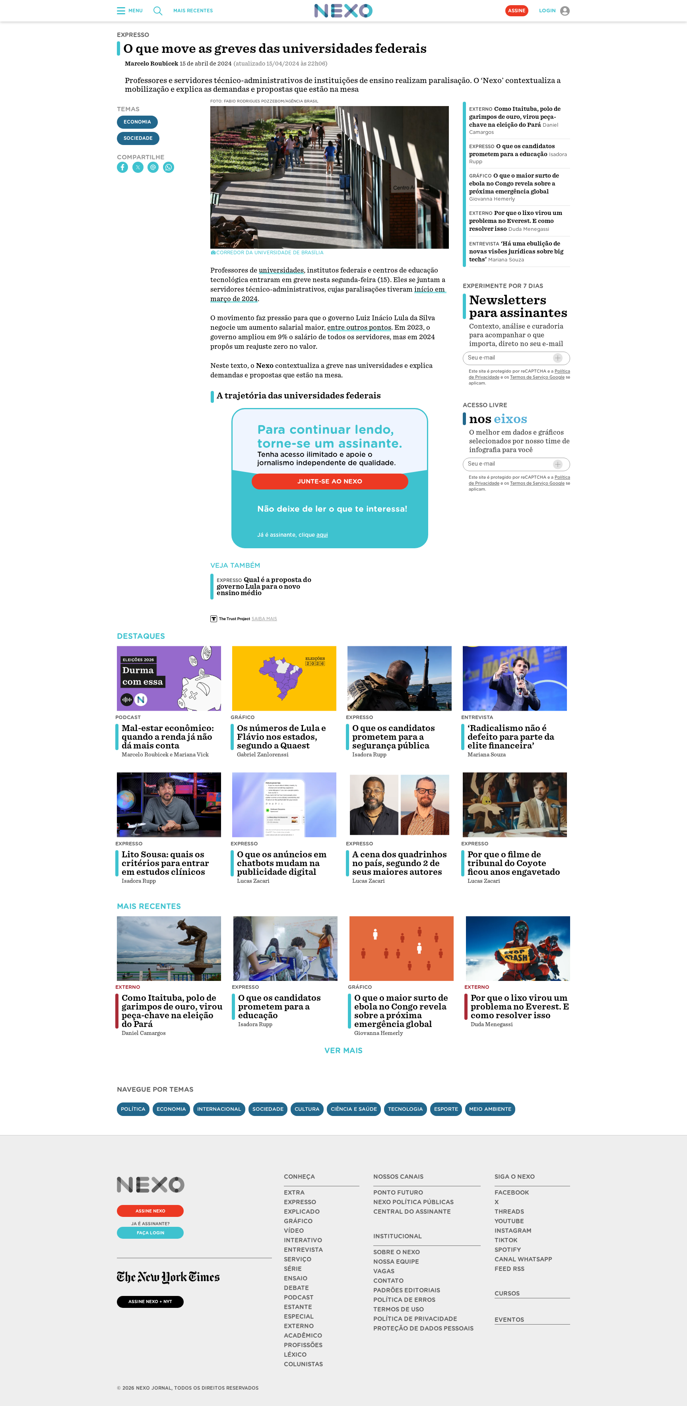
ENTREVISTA (303, 1250)
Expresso (482, 146)
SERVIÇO (297, 1259)
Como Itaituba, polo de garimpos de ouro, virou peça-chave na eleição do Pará (515, 117)
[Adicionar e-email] (558, 358)
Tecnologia (405, 1109)
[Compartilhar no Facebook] (122, 167)
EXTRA (294, 1192)
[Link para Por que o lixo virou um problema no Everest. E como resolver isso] (518, 948)
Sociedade (138, 138)
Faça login (150, 1232)
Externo (481, 109)
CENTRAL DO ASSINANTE (412, 1212)
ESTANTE (298, 1307)
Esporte (446, 1109)
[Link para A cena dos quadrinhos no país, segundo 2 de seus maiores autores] (399, 804)
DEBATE (296, 1288)
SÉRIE (293, 1269)
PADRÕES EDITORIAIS (406, 1290)
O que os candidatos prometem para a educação (279, 1007)
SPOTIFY (508, 1250)
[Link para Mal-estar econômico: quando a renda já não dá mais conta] (169, 678)
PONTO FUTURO (398, 1192)
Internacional (219, 1109)
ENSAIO (295, 1278)
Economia (137, 122)
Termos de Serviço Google (537, 376)
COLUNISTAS (303, 1364)
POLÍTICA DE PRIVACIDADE (415, 1319)
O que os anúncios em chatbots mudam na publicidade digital (282, 863)
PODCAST (299, 1297)
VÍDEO (294, 1231)
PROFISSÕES (303, 1345)
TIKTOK (506, 1240)
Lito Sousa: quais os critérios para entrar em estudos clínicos (165, 863)
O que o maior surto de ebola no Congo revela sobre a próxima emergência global (514, 183)
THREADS (509, 1212)
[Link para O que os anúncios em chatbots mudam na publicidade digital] (284, 804)
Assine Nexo (150, 1211)
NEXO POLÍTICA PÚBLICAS (413, 1202)
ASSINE (517, 11)
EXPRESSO (300, 1202)
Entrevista (484, 244)
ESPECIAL (299, 1316)
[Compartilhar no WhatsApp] (168, 167)
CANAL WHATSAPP (523, 1259)
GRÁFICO (298, 1221)
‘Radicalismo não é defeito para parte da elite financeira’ (511, 737)
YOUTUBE (509, 1221)
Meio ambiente (490, 1109)
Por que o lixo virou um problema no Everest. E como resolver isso (515, 221)
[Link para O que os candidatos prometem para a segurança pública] (399, 678)
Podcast (128, 717)
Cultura (307, 1109)
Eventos (509, 1320)
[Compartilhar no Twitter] (138, 167)
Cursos (507, 1293)
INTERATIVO (303, 1240)
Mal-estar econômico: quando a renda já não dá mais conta (168, 737)
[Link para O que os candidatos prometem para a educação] (285, 948)
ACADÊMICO (303, 1336)
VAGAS (383, 1271)
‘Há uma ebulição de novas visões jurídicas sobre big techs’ (516, 251)
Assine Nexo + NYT (150, 1301)
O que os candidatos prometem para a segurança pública (393, 737)
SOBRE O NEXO (396, 1252)
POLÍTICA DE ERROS (404, 1300)
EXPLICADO (302, 1212)
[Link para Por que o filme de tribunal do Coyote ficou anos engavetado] (515, 804)
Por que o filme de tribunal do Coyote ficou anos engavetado (514, 863)
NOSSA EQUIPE (396, 1262)
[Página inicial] (343, 10)
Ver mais (343, 1050)
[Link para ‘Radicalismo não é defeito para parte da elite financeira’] (515, 678)
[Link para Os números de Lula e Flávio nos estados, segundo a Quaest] (284, 678)
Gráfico (480, 176)
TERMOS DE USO (398, 1309)
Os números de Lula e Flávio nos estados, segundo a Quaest (281, 737)
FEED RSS (509, 1269)
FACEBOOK (512, 1192)
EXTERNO (299, 1326)
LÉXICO (295, 1355)
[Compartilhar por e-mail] (153, 167)
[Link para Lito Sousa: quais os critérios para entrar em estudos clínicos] (169, 804)
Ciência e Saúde (354, 1109)
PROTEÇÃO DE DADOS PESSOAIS (423, 1328)
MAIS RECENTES (193, 11)
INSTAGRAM (513, 1231)
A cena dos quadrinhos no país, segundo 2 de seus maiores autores (399, 863)
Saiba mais (264, 618)
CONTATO (388, 1281)
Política (133, 1109)
